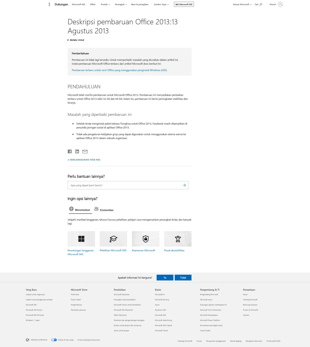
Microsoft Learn (206, 299)
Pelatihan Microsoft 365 (113, 250)
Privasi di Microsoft (250, 310)
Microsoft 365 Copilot (163, 325)
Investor (246, 315)
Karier (245, 294)
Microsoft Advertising (163, 320)
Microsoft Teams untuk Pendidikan (127, 305)
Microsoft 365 (78, 4)
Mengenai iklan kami (254, 341)
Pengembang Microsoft (209, 294)
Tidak (183, 277)
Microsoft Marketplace (209, 315)
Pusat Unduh (76, 299)
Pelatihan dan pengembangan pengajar (129, 320)
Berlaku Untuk (77, 39)
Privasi (199, 341)
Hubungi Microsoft (185, 341)
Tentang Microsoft (250, 299)
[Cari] (184, 185)
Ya (165, 277)
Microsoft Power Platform (210, 320)
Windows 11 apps (33, 320)
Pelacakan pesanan (78, 310)
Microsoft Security (162, 299)
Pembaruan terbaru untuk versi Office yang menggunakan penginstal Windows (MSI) (119, 70)
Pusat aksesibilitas (174, 250)
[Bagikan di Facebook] (70, 151)
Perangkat (119, 4)
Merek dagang (235, 341)
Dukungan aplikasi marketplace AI (213, 305)
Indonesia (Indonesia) (39, 339)
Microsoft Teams (161, 330)
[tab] (80, 209)
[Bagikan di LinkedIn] (75, 151)
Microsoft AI (160, 294)
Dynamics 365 (160, 310)
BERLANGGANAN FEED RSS (85, 159)
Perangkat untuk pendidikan (125, 299)
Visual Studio (205, 330)
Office (92, 4)
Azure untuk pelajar (121, 330)
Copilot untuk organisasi (35, 294)
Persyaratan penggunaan (216, 341)
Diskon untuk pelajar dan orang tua (127, 325)
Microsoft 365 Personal (35, 315)
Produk (104, 4)
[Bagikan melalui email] (83, 151)
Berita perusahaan (250, 305)
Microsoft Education (121, 294)
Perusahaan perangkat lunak (211, 325)
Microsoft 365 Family (34, 310)
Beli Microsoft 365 (184, 4)
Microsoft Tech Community (210, 310)
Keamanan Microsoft (143, 250)
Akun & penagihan (139, 4)
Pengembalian (76, 305)
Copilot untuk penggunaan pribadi (39, 299)
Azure (157, 305)
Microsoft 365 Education (123, 310)
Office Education (120, 315)
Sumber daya (160, 4)
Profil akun (75, 294)
